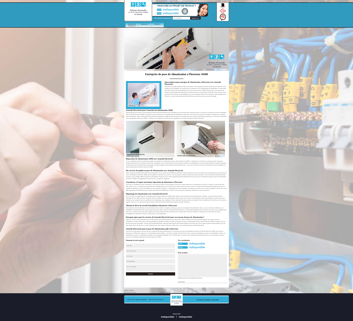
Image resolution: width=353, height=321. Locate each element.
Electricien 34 (144, 24)
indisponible (171, 9)
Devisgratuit (185, 11)
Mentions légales (156, 299)
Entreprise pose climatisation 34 (132, 25)
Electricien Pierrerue (130, 292)
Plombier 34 (157, 24)
